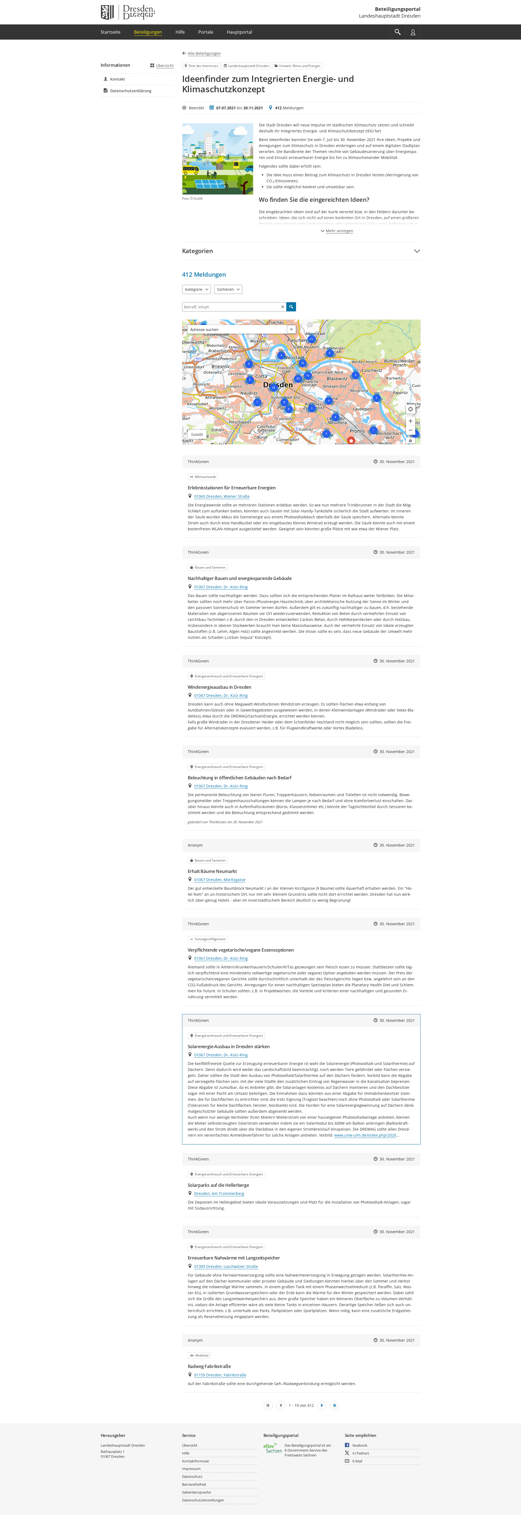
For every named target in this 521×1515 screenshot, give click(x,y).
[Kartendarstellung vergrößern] (410, 421)
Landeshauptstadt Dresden (123, 1445)
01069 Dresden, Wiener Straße (222, 496)
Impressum (191, 1468)
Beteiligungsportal (398, 9)
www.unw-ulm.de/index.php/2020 (365, 1135)
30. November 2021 (397, 461)
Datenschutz (192, 1476)
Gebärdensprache (196, 1492)
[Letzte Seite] (334, 1405)
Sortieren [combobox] (225, 289)
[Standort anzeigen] (410, 409)
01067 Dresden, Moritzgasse (220, 879)
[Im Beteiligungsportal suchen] (397, 32)
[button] (301, 251)
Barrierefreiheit (194, 1484)
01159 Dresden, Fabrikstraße (220, 1374)
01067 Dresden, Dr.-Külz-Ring (221, 586)
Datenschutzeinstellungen (203, 1500)
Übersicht (165, 65)
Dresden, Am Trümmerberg (219, 1193)
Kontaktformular (195, 1461)
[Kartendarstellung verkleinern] (410, 430)
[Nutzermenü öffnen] (413, 32)
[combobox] (237, 329)
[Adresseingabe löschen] (291, 329)
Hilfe (185, 1453)
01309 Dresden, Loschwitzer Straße (226, 1266)
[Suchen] (291, 306)
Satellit (197, 434)
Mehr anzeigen (339, 230)
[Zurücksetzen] (282, 306)
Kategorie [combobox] (193, 289)
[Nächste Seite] (321, 1405)
